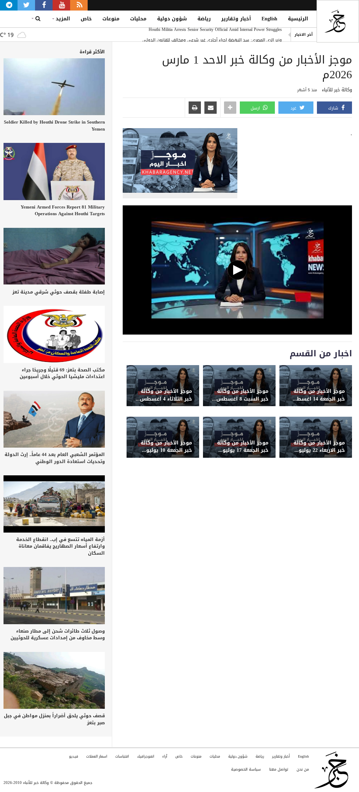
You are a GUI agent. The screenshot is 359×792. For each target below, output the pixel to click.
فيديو (73, 756)
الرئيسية (298, 19)
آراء (164, 756)
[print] (194, 108)
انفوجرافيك (145, 756)
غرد (294, 108)
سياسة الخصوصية (246, 769)
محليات (138, 19)
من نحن (303, 769)
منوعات (111, 19)
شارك (334, 108)
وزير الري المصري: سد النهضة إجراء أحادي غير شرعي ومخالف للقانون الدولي (212, 35)
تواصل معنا (278, 769)
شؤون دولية (172, 19)
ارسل (256, 108)
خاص (86, 19)
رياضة (204, 19)
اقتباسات (122, 756)
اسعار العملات (96, 756)
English (269, 19)
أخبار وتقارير (236, 19)
